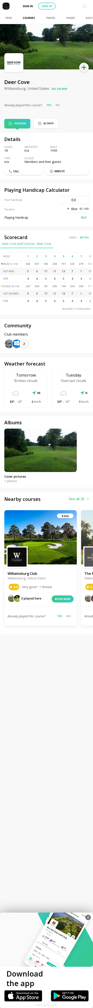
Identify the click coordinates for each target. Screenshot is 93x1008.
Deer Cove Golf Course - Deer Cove (26, 244)
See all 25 (76, 499)
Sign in (28, 6)
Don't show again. (47, 1004)
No (58, 105)
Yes (48, 105)
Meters (84, 237)
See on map (59, 89)
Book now (62, 599)
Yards (72, 237)
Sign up (47, 6)
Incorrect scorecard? (76, 308)
